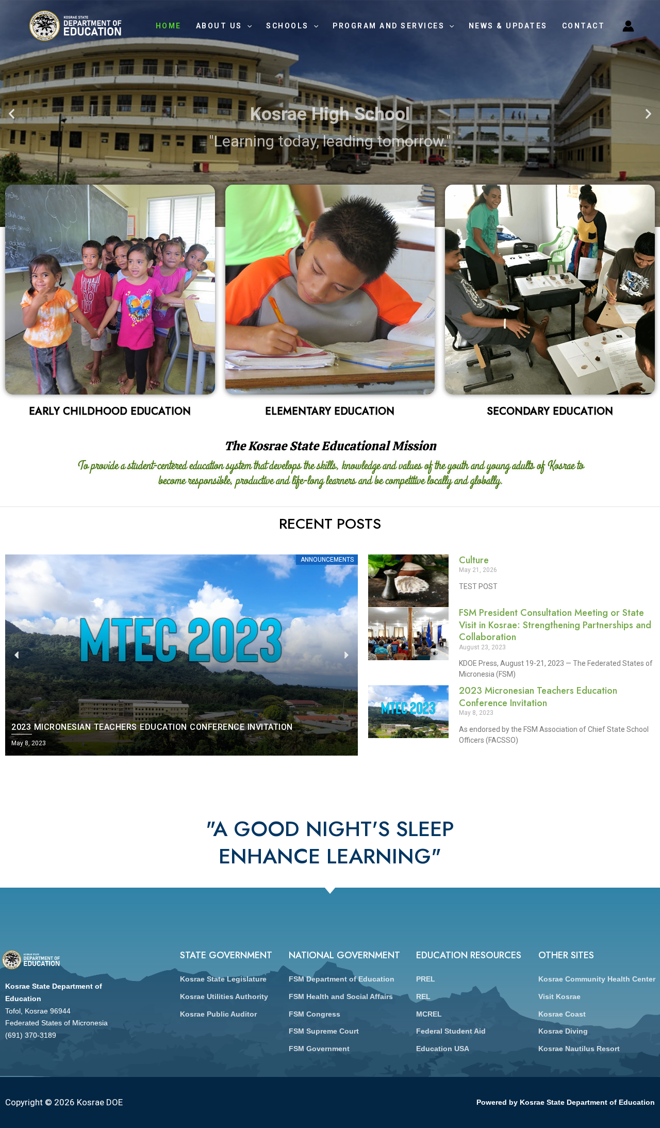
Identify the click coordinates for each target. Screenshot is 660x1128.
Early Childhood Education (110, 411)
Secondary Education (550, 411)
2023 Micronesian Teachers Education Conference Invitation (538, 696)
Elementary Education (329, 411)
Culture (474, 560)
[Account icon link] (628, 26)
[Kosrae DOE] (75, 25)
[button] (11, 113)
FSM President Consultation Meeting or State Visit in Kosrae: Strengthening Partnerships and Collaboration (555, 625)
